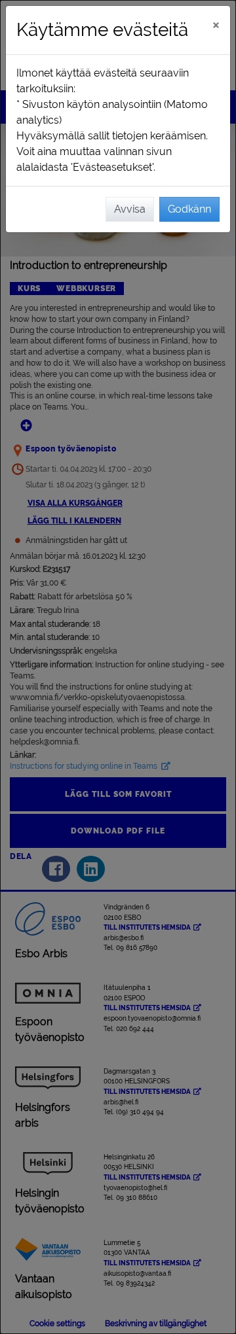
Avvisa (130, 209)
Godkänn (189, 209)
